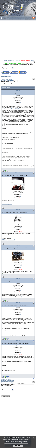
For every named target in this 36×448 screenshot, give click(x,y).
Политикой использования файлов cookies (16, 443)
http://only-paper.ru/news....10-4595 (11, 109)
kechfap (18, 245)
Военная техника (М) (7, 80)
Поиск (32, 60)
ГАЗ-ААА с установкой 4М (8, 240)
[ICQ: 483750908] (6, 171)
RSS (33, 62)
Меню (4, 18)
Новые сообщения (9, 60)
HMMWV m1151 (5, 81)
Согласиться (18, 446)
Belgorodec (18, 173)
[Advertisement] (18, 40)
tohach (18, 90)
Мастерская (9, 79)
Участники (17, 60)
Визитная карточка (7, 204)
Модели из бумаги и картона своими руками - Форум (8, 78)
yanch (18, 209)
